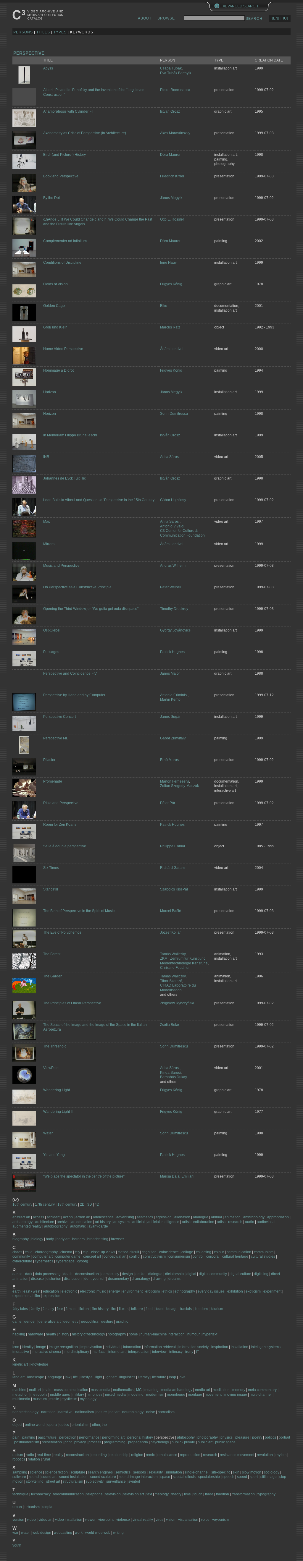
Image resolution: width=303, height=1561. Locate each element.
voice (205, 1520)
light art (111, 1377)
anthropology (254, 1217)
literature (159, 1377)
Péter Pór (167, 803)
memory (238, 1390)
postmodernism (26, 1442)
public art (205, 1442)
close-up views (103, 1252)
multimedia (21, 1399)
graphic (122, 1321)
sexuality (156, 1472)
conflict (134, 1256)
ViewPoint (51, 1068)
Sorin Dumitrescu (174, 414)
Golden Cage (54, 306)
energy (114, 1291)
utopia (47, 1507)
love (182, 1377)
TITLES (43, 32)
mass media (100, 1390)
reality (58, 1455)
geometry (70, 1321)
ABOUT (145, 18)
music (54, 1399)
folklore (137, 1309)
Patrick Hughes (172, 652)
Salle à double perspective (64, 846)
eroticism (152, 1291)
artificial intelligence (163, 1222)
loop (172, 1377)
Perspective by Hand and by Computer (74, 695)
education (51, 1291)
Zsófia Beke (169, 1025)
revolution (265, 1455)
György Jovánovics (175, 630)
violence (123, 1520)
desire (141, 1274)
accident (53, 1217)
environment (133, 1291)
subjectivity (95, 1481)
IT (197, 1352)
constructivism (154, 1256)
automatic (78, 1226)
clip (85, 1252)
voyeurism (220, 1520)
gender (30, 1321)
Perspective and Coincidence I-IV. (70, 673)
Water (48, 1133)
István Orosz (170, 111)
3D (89, 1204)
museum (40, 1399)
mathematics (123, 1390)
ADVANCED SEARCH (240, 6)
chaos (17, 1252)
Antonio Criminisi (174, 695)
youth (16, 1545)
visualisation (188, 1520)
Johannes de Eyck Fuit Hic (64, 478)
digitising (261, 1274)
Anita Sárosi (170, 457)
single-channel (197, 1472)
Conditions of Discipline (62, 262)
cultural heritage (235, 1256)
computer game (67, 1256)
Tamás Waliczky (173, 954)
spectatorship (209, 1477)
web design (42, 1533)
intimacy (176, 1352)
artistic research (229, 1222)
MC (139, 1390)
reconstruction (77, 1455)
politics (270, 1437)
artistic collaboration (198, 1222)
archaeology (22, 1222)
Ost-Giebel (51, 630)
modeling (136, 1394)
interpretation (138, 1352)
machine (19, 1390)
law (67, 1377)
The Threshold (55, 1046)
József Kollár (170, 932)
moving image (235, 1394)
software (19, 1477)
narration (48, 1412)
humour (193, 1334)
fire (113, 1309)
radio (30, 1455)
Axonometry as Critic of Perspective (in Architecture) (84, 133)
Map (46, 521)
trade (209, 1494)
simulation (173, 1472)
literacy (143, 1377)
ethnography (185, 1291)
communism (263, 1252)
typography (266, 1494)
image (41, 1347)
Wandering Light (56, 1090)
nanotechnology (25, 1412)
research (210, 1455)
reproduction (190, 1455)
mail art (35, 1390)
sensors (139, 1472)
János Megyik (171, 198)
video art (45, 1520)
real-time (44, 1455)
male (47, 1390)
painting (28, 1437)
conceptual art (115, 1256)
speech (228, 1477)
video (31, 1520)
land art (18, 1377)
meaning (151, 1390)
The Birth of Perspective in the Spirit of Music (79, 911)
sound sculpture (103, 1477)
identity (27, 1347)
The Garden (52, 976)
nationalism (84, 1412)
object (17, 1425)
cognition (149, 1252)
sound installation (73, 1477)
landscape (35, 1377)
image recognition (63, 1347)
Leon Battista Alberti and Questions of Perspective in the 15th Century (98, 500)
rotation (34, 1459)
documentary (118, 1279)
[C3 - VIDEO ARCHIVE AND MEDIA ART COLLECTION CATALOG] (39, 15)
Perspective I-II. (55, 738)
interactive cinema (46, 1352)
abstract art (21, 1217)
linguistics (127, 1377)
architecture (44, 1222)
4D (97, 1204)
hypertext (209, 1334)
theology (162, 1494)
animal (216, 1217)
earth (16, 1291)
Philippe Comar (172, 846)
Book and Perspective (60, 176)
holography (117, 1334)
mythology (88, 1399)
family (35, 1309)
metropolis (38, 1394)
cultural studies (263, 1256)
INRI (46, 457)
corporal (213, 1256)
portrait (284, 1437)
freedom (201, 1309)
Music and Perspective (61, 565)
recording (99, 1455)
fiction (84, 1309)
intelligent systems (266, 1347)
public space (225, 1442)
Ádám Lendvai (171, 349)
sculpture (77, 1472)
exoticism (253, 1291)
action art (82, 1217)
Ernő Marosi (170, 760)
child (29, 1252)
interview (159, 1352)
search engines (100, 1472)
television (113, 1494)
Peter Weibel (170, 587)
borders (78, 1239)
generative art (49, 1321)
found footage (166, 1309)
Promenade (52, 781)
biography (20, 1239)
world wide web (97, 1533)
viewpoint (106, 1520)
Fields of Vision (55, 284)
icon (15, 1347)
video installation (68, 1520)
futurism (216, 1309)
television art (133, 1494)
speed (242, 1477)
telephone (94, 1494)
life (75, 1377)
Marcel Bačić (170, 911)
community (21, 1256)
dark (28, 1274)
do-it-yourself (94, 1279)
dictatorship (174, 1274)
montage (195, 1394)
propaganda (138, 1442)
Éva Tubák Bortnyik (175, 73)
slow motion (251, 1472)
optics (64, 1425)
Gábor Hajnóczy (173, 500)
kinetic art (20, 1364)
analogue (200, 1217)
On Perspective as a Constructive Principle (77, 587)
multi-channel (261, 1394)
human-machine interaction (163, 1334)
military (78, 1394)
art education (81, 1222)
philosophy (186, 1437)
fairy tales (20, 1309)
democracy (110, 1274)
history (64, 1334)
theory (176, 1494)
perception (67, 1437)
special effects (184, 1477)
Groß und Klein (55, 327)
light (98, 1377)
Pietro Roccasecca (175, 90)
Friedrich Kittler (172, 176)
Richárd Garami (173, 868)
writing (118, 1533)
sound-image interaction (138, 1477)
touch (198, 1494)
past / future (47, 1437)
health (51, 1334)
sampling (19, 1472)
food (149, 1309)
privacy (80, 1442)
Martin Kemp (170, 699)
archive (63, 1222)
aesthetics (145, 1217)
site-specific (220, 1472)
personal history (140, 1437)
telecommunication (68, 1494)
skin (236, 1472)
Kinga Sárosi (170, 1073)
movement (213, 1394)
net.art (114, 1412)
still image (268, 1477)
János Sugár (170, 717)
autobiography (55, 1226)
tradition (222, 1494)
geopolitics (90, 1321)
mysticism (69, 1399)
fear (60, 1309)
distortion (53, 1279)
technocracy (41, 1494)
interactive (20, 1352)
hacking (18, 1334)
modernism (155, 1394)
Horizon (49, 392)
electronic (69, 1291)
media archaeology (176, 1390)
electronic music (93, 1291)
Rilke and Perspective (60, 803)
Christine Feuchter (175, 968)
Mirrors (48, 544)
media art (202, 1390)
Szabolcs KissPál (174, 889)
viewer (90, 1520)
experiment (272, 1291)
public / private (183, 1442)
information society (193, 1347)
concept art (92, 1256)
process (94, 1442)
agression (164, 1217)
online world (35, 1425)
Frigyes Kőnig (171, 284)
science (36, 1472)
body (50, 1239)
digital (191, 1274)
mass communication (71, 1390)
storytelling (34, 1481)
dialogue (155, 1274)
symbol (134, 1481)
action (68, 1217)
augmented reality (26, 1226)
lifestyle (86, 1377)
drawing (159, 1279)
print (68, 1442)
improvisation (91, 1347)
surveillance (116, 1481)
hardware (35, 1334)
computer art (43, 1256)
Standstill (50, 889)
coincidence (169, 1252)
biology (37, 1239)
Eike (163, 306)
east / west (31, 1291)
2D (82, 1204)
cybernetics (44, 1261)
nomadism (166, 1412)
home (133, 1334)
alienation (182, 1217)
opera (52, 1425)
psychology (160, 1442)
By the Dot (51, 198)
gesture (107, 1321)
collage (187, 1252)
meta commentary (262, 1390)
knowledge (39, 1364)
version (18, 1520)
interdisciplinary (76, 1352)
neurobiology (133, 1412)
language (54, 1377)
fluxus (123, 1309)
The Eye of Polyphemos (62, 932)
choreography (46, 1252)
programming (115, 1442)
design (127, 1274)
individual (112, 1347)
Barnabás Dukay (173, 1077)
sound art (49, 1477)
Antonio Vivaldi (172, 526)
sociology (271, 1472)
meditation (221, 1390)
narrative (65, 1412)
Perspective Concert (59, 717)
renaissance (167, 1455)
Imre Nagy (168, 262)
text (149, 1494)
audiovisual (266, 1222)
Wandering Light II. (58, 1112)
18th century (67, 1204)
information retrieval (160, 1347)
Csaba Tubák (171, 68)
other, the (99, 1425)
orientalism (80, 1425)
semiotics (122, 1472)
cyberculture (22, 1261)
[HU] (284, 18)
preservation (52, 1442)
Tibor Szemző (171, 981)
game (17, 1321)
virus (159, 1520)
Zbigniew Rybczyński (177, 1003)
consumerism (179, 1256)
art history (103, 1222)
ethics (167, 1291)
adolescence (104, 1217)
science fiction (56, 1472)
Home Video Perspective (63, 349)
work (79, 1533)
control (198, 1256)
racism (17, 1455)
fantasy (48, 1309)
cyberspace (65, 1261)
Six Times (51, 868)
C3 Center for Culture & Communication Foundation (182, 533)
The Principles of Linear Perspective (72, 1003)
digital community (213, 1274)
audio (249, 1222)
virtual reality (143, 1520)
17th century (45, 1204)
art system (121, 1222)
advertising (125, 1217)
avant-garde (98, 1226)
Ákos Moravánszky (175, 133)
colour (219, 1252)
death (67, 1274)
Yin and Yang (54, 1155)
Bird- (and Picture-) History (64, 155)
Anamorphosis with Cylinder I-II (68, 111)
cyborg (82, 1261)
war (15, 1533)
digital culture (240, 1274)
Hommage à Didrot (58, 370)
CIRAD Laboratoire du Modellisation (178, 987)
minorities (94, 1394)
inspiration (219, 1347)
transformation (243, 1494)
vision (170, 1520)
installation (239, 1347)
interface (99, 1352)
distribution (73, 1279)
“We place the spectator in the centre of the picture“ (84, 1176)
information (132, 1347)
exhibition (235, 1291)
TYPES (60, 32)
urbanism (32, 1507)
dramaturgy (141, 1279)
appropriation (278, 1217)
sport (254, 1477)
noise (150, 1412)
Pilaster (49, 760)
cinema (66, 1252)
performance (89, 1437)
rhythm (280, 1455)
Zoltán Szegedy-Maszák (179, 786)
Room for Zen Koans (59, 824)
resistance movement (237, 1455)
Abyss (48, 68)
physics (226, 1437)
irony (189, 1352)
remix (150, 1455)
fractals (186, 1309)
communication (239, 1252)
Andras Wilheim (173, 565)
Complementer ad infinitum (65, 241)
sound (34, 1477)
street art (53, 1481)
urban (17, 1507)
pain (16, 1437)
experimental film (26, 1296)
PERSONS (23, 32)
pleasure (242, 1437)
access (38, 1217)
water (25, 1533)
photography (207, 1437)
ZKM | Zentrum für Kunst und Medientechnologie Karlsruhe (184, 960)
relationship (118, 1455)
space (165, 1477)
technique (20, 1494)
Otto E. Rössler (172, 219)
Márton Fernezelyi (174, 781)
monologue (176, 1394)
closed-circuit (128, 1252)
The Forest (51, 954)
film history (100, 1309)
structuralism (73, 1481)
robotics (18, 1459)
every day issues (211, 1291)
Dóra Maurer (170, 155)
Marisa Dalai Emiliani (177, 1176)
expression (51, 1296)
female (71, 1309)
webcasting (63, 1533)
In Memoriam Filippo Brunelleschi (70, 435)
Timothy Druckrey (174, 609)
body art (63, 1239)
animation (233, 1217)
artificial (138, 1222)
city (77, 1252)
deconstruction (87, 1274)
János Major (170, 673)
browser (117, 1239)
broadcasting (97, 1239)
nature (101, 1412)
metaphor (20, 1394)
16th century (22, 1204)
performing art (113, 1437)
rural (46, 1459)
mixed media (115, 1394)
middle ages (60, 1394)
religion (137, 1455)
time (187, 1494)
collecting (203, 1252)
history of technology (88, 1334)
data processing (48, 1274)
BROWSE (166, 18)
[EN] (275, 18)
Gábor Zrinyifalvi (173, 738)
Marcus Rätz (170, 327)
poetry (257, 1437)
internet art (116, 1352)
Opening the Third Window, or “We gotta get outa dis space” (90, 609)
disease (37, 1279)
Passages (51, 652)
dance (17, 1274)
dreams (174, 1279)
